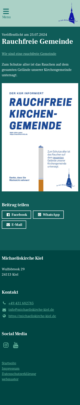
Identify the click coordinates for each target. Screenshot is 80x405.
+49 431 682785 (21, 303)
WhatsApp (51, 215)
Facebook (19, 215)
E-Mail (17, 225)
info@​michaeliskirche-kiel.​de (31, 309)
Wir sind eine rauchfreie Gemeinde (29, 54)
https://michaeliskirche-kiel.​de (32, 316)
